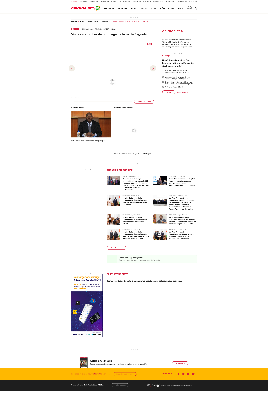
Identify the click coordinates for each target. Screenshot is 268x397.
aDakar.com (147, 1)
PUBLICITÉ (133, 17)
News (133, 8)
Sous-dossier (93, 21)
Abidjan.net (83, 1)
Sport (143, 8)
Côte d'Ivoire (167, 8)
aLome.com (126, 1)
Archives (166, 96)
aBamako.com (94, 1)
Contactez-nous (120, 385)
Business (122, 8)
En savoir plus (180, 363)
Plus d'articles (116, 248)
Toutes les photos (144, 102)
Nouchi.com (193, 1)
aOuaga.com (105, 1)
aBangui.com (170, 1)
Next (153, 68)
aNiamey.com (137, 1)
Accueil (74, 21)
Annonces (109, 8)
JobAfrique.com (182, 1)
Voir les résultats (182, 92)
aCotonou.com (116, 1)
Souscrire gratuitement (124, 374)
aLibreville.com (158, 1)
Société (105, 21)
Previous (72, 68)
